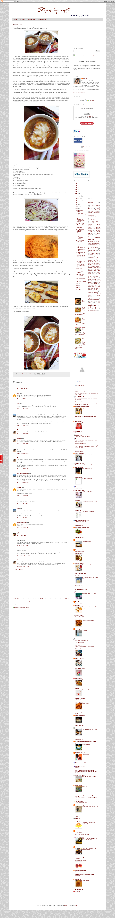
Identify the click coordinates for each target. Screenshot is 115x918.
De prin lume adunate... (80, 550)
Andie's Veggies (79, 401)
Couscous (90, 224)
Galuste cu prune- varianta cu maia (89, 554)
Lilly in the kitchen (79, 658)
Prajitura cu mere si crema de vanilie (89, 729)
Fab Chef (77, 605)
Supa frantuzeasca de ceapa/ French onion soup (80, 261)
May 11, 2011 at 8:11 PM (22, 503)
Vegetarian (92, 306)
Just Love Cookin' (79, 642)
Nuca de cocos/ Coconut (94, 267)
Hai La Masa (77, 858)
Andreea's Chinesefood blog (82, 406)
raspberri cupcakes (80, 766)
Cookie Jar (77, 524)
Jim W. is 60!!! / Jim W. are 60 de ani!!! (90, 806)
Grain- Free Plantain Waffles (88, 620)
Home (15, 19)
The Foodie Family (79, 857)
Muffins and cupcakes (94, 264)
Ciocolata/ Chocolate (94, 217)
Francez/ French (20, 375)
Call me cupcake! (79, 463)
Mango (97, 257)
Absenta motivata (85, 754)
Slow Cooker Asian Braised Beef (81, 640)
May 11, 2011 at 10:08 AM (23, 443)
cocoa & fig (78, 510)
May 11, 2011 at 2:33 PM (22, 495)
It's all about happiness (87, 861)
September (78, 200)
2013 (76, 189)
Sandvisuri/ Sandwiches (93, 292)
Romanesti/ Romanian (94, 286)
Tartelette (77, 818)
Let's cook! (78, 648)
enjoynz (66, 905)
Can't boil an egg (79, 467)
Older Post (67, 598)
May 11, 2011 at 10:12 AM (23, 468)
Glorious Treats (79, 615)
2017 (76, 183)
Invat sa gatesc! (79, 629)
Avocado (90, 208)
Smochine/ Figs (91, 293)
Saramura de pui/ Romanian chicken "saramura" (80, 231)
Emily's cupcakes (79, 592)
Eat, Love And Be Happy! (81, 589)
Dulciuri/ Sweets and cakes (94, 239)
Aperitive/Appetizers (93, 204)
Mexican (96, 260)
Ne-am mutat (78, 764)
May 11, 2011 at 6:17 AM (22, 408)
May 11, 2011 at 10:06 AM (23, 433)
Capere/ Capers (94, 211)
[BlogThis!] (39, 374)
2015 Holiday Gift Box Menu (88, 511)
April (77, 283)
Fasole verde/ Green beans (94, 246)
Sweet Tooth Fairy (79, 805)
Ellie (18, 508)
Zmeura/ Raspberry (92, 310)
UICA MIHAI (78, 879)
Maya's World (78, 678)
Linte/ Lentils (91, 256)
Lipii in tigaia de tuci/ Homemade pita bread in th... (80, 257)
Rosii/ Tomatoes (94, 288)
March (77, 285)
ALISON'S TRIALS (79, 396)
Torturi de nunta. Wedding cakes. (89, 454)
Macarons (98, 256)
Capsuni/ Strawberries (93, 212)
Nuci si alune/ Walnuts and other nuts (94, 270)
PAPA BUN (77, 738)
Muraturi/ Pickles (95, 266)
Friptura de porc (85, 703)
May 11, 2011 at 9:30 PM (22, 517)
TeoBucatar (78, 831)
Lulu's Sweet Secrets (80, 668)
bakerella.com (78, 431)
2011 (76, 193)
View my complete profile (79, 92)
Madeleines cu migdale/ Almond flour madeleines (80, 246)
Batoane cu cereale (79, 525)
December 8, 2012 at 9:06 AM (23, 566)
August (78, 202)
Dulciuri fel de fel (79, 585)
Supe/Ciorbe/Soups (28, 375)
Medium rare (84, 786)
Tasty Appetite (78, 821)
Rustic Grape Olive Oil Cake (81, 802)
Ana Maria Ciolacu (21, 522)
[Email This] (38, 374)
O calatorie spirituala (79, 551)
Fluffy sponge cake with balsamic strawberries (84, 464)
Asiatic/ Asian (95, 207)
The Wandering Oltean (80, 860)
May (77, 208)
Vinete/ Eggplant (92, 307)
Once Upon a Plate (79, 725)
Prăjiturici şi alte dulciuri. (81, 762)
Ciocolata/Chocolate (93, 220)
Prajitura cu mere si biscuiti (87, 564)
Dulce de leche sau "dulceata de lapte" (80, 275)
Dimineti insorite (79, 553)
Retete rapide (94, 283)
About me (22, 19)
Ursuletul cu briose (86, 744)
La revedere (84, 630)
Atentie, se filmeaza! (84, 300)
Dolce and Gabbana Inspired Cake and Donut (84, 876)
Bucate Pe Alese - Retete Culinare (83, 450)
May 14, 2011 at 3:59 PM (22, 527)
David (76, 713)
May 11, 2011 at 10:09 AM (23, 453)
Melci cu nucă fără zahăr (87, 468)
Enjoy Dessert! (78, 601)
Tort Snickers (78, 772)
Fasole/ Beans (94, 247)
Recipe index (31, 19)
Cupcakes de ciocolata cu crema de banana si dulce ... (80, 219)
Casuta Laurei (78, 477)
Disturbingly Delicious (80, 573)
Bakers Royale (78, 435)
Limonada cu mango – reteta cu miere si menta (84, 587)
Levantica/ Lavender (93, 254)
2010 (76, 292)
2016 (76, 185)
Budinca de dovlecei (79, 739)
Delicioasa (19, 385)
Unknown (19, 487)
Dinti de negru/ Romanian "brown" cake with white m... (80, 270)
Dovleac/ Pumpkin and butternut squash (94, 229)
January (78, 289)
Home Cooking (78, 619)
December (78, 195)
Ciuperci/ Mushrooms (93, 223)
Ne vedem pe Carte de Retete (88, 689)
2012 (76, 191)
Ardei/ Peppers (96, 205)
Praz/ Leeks (93, 280)
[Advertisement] (41, 584)
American (90, 202)
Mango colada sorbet (79, 211)
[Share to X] (41, 374)
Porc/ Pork (95, 276)
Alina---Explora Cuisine (22, 413)
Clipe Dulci (77, 500)
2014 (76, 187)
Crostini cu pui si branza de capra (89, 650)
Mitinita (77, 688)
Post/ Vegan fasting (94, 279)
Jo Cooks (77, 639)
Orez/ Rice (96, 272)
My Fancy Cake (79, 702)
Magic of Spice (20, 532)
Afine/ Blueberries (92, 201)
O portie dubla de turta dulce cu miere (83, 871)
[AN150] (79, 381)
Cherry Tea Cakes (79, 490)
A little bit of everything (80, 391)
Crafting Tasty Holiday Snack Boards (82, 436)
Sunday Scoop (78, 816)
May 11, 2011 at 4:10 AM (22, 398)
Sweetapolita (78, 815)
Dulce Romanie (42, 19)
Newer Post (16, 598)
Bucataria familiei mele (80, 443)
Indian (99, 250)
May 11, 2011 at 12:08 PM (23, 482)
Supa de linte (84, 679)
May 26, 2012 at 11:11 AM (23, 545)
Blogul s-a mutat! (78, 603)
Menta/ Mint (91, 259)
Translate (91, 100)
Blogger (76, 905)
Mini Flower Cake (85, 669)
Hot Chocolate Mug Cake (87, 491)
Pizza (89, 276)
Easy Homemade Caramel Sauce (82, 893)
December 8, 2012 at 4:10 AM (23, 555)
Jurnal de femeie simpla (87, 478)
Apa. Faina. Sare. (79, 419)
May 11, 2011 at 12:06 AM (23, 388)
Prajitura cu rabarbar (86, 541)
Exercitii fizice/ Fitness (93, 244)
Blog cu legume (79, 438)
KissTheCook (78, 645)
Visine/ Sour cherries (93, 308)
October (78, 198)
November (78, 197)
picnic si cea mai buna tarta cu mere (89, 593)
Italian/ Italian (94, 253)
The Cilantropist (79, 847)
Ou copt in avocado (79, 451)
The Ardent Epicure (80, 837)
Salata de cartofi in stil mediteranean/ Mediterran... (80, 215)
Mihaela (19, 429)
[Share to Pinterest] (44, 374)
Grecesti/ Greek (91, 250)
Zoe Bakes (77, 891)
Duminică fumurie (85, 880)
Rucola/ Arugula (92, 289)
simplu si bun (78, 785)
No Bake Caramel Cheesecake (81, 616)
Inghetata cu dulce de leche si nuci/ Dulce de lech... (80, 265)
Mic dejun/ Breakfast (92, 261)
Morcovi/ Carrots (95, 263)
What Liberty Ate (79, 889)
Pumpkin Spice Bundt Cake (80, 521)
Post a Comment (19, 569)
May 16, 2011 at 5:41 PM (22, 535)
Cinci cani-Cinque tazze (87, 660)
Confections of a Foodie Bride (82, 520)
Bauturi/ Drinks (97, 209)
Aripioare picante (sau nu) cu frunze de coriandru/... (81, 241)
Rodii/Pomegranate (92, 285)
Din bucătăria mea (79, 563)
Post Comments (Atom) (24, 601)
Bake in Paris (78, 421)
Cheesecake (91, 215)
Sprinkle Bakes (79, 801)
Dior (83, 422)
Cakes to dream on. (80, 453)
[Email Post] (35, 373)
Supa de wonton (85, 407)
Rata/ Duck (98, 282)
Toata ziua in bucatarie (80, 870)
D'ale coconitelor (79, 540)
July (77, 204)
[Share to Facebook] (43, 374)
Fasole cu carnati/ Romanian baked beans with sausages (80, 225)
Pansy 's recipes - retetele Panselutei (84, 728)
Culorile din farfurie (79, 537)
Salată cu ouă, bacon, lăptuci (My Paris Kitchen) (85, 646)
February (78, 287)
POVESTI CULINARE (80, 752)
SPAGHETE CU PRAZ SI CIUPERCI (89, 776)
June (77, 206)
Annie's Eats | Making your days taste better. (86, 416)
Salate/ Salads (92, 291)
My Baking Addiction (80, 698)
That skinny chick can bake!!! (82, 834)
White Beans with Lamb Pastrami (89, 528)
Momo (18, 393)
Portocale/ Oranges (93, 277)
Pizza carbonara (78, 832)
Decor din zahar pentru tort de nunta (89, 501)
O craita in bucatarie (80, 715)
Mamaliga (92, 257)
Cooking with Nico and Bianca (82, 527)
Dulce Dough (78, 576)
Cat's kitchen (78, 486)
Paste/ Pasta (91, 273)
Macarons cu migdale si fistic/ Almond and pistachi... (80, 236)
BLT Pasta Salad (78, 699)
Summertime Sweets (79, 432)
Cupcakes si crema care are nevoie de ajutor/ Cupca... (81, 280)
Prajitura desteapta (86, 716)
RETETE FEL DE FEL (80, 775)
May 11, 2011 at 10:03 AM (23, 425)
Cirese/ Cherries (94, 221)
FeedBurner (90, 116)
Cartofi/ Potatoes (92, 214)
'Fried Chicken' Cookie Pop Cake (82, 767)
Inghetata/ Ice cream (95, 251)
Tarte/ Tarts (93, 301)
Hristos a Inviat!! (78, 488)
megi (18, 403)
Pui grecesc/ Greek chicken (80, 250)
